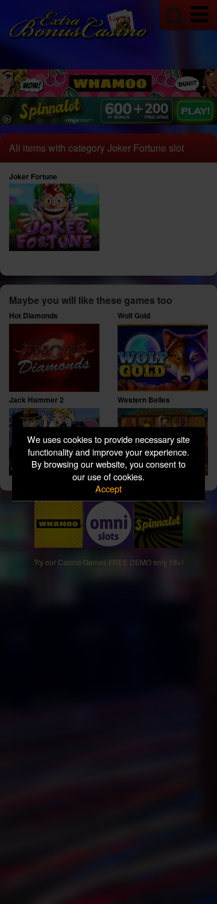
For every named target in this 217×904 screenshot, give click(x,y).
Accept (108, 488)
